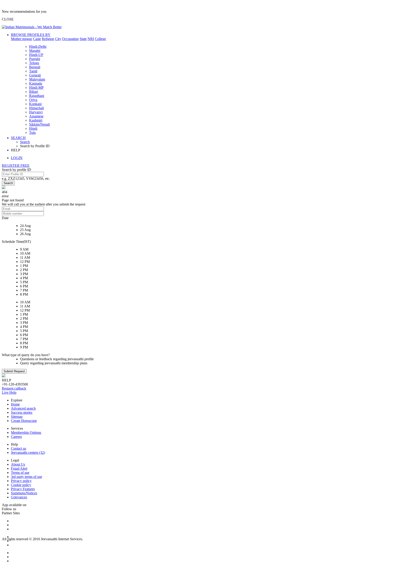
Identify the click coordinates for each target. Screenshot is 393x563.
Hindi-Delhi (37, 46)
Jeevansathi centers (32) (28, 452)
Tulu (32, 132)
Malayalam (37, 79)
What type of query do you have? (26, 355)
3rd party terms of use (26, 477)
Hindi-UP (36, 55)
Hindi (33, 128)
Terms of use (20, 472)
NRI (91, 39)
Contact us (18, 448)
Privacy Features (23, 489)
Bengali (34, 67)
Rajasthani (36, 96)
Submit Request (14, 371)
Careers (16, 437)
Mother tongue (21, 39)
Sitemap (17, 416)
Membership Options (26, 432)
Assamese (36, 116)
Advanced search (23, 408)
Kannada (35, 83)
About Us (18, 464)
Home (15, 404)
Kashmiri (35, 120)
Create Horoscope (24, 421)
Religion (48, 39)
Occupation (70, 39)
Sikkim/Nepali (39, 124)
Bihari (33, 92)
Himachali (36, 108)
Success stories (21, 412)
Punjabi (34, 59)
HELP (15, 150)
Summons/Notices (24, 493)
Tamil (33, 71)
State (83, 39)
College (100, 39)
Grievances (19, 497)
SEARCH (18, 138)
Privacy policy (21, 481)
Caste (37, 39)
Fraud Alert (19, 468)
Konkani (35, 104)
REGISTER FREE (16, 165)
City (58, 39)
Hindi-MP (36, 87)
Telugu (34, 63)
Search (25, 142)
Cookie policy (21, 485)
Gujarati (35, 75)
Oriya (33, 100)
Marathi (34, 51)
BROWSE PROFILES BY (30, 35)
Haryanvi (36, 112)
